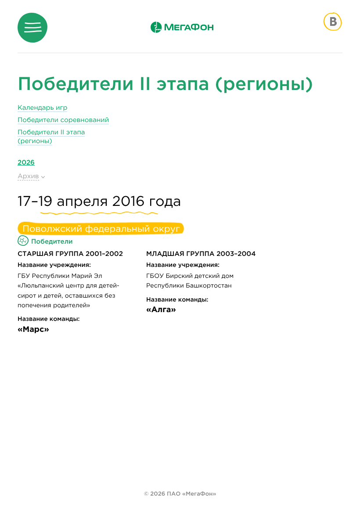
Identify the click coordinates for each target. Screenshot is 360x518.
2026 (26, 162)
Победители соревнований (63, 120)
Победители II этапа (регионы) (51, 137)
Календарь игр (42, 108)
